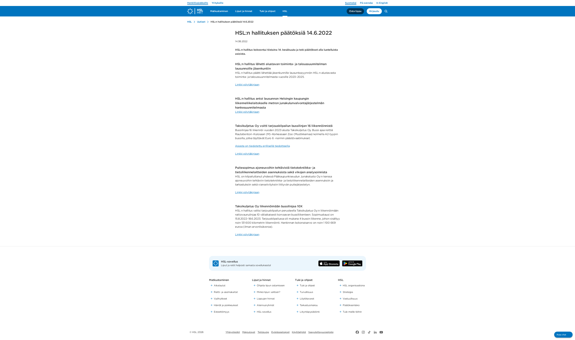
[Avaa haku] (386, 11)
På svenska (366, 2)
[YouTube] (381, 332)
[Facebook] (357, 332)
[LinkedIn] (375, 332)
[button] (563, 335)
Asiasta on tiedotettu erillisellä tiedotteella (262, 145)
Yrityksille (217, 2)
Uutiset (201, 21)
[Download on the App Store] (329, 263)
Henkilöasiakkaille (197, 2)
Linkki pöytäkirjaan (247, 84)
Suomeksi (350, 2)
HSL (189, 21)
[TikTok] (369, 332)
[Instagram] (363, 332)
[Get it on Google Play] (352, 263)
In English (382, 2)
